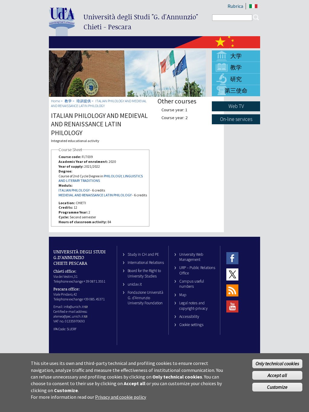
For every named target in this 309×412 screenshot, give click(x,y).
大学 (236, 55)
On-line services (236, 119)
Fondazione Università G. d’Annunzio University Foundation (145, 298)
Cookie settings (191, 324)
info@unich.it (74, 306)
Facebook (232, 258)
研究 (236, 79)
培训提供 (83, 101)
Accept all (277, 375)
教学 (236, 67)
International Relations (146, 262)
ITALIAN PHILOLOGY (74, 190)
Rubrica (235, 6)
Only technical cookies (277, 363)
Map (182, 294)
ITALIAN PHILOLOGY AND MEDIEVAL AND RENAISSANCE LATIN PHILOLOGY (99, 103)
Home (55, 101)
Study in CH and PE (143, 254)
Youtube (232, 306)
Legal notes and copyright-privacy (193, 305)
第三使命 (236, 90)
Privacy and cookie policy (120, 397)
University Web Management (191, 257)
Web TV (236, 106)
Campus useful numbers (191, 284)
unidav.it (135, 284)
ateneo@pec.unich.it (68, 316)
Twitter (232, 274)
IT (253, 6)
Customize (277, 387)
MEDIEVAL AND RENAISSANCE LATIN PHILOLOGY (95, 195)
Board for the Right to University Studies (144, 273)
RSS (232, 290)
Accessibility (189, 316)
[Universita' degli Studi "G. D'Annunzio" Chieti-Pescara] (62, 33)
